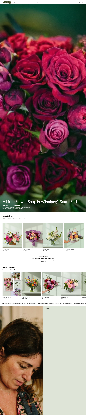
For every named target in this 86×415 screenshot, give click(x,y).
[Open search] (79, 2)
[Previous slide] (4, 235)
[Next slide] (20, 235)
